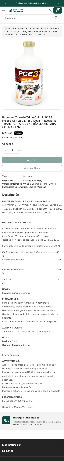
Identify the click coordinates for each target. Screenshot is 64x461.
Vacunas (41, 187)
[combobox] (32, 18)
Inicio (7, 28)
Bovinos (27, 180)
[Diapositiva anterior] (5, 3)
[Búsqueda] (56, 18)
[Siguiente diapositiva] (58, 3)
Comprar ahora (32, 168)
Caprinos (36, 180)
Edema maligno (39, 183)
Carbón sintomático (12, 183)
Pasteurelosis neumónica (14, 187)
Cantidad (7, 143)
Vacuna (32, 187)
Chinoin (27, 183)
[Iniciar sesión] (50, 10)
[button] (5, 10)
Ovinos (52, 183)
